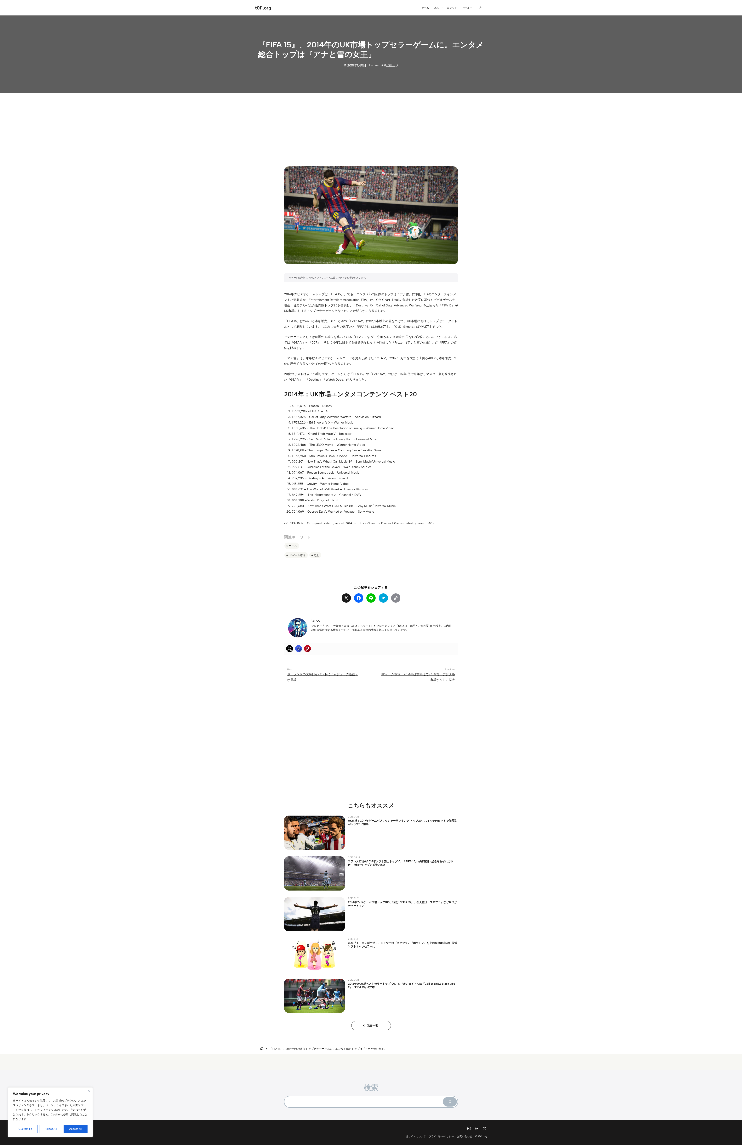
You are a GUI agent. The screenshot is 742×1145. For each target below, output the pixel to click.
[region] (50, 1112)
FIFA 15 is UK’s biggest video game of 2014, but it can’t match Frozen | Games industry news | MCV (362, 523)
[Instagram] (298, 648)
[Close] (88, 1090)
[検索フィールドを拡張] (481, 7)
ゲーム (293, 545)
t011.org (263, 8)
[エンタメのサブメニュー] (458, 8)
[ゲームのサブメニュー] (430, 8)
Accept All (75, 1129)
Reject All (51, 1129)
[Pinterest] (307, 648)
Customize (25, 1129)
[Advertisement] (371, 126)
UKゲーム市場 (297, 555)
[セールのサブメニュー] (471, 8)
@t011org (390, 65)
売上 (316, 555)
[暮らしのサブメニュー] (443, 8)
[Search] (450, 1101)
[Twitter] (289, 648)
